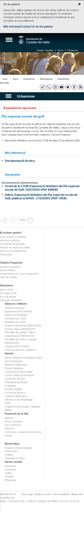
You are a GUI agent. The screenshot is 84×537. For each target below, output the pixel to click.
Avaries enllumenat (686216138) (23, 325)
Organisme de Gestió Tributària (22, 406)
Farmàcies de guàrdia (12, 243)
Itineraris (9, 428)
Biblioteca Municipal (16, 364)
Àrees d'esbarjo (13, 421)
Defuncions (11, 451)
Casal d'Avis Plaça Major (19, 371)
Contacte (71, 50)
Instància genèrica (10, 266)
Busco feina (6, 289)
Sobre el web (43, 494)
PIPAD (8, 410)
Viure (15, 79)
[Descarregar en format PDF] (22, 222)
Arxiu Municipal (13, 361)
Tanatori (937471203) (17, 346)
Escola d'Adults (13, 389)
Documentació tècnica (20, 160)
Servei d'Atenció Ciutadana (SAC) (24, 357)
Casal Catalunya (14, 368)
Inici (59, 50)
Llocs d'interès (13, 425)
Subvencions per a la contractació (19, 273)
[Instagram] (55, 87)
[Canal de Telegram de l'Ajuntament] (42, 87)
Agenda (9, 417)
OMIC (8, 403)
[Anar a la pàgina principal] (34, 40)
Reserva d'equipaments (13, 251)
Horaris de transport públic (15, 247)
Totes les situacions (11, 300)
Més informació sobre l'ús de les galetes (28, 26)
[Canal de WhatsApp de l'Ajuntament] (49, 87)
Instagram (10, 466)
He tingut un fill (8, 293)
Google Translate (45, 50)
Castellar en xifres (15, 458)
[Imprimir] (30, 222)
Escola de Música (15, 392)
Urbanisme (29, 79)
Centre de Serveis (15, 378)
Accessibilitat (61, 494)
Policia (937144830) (16, 315)
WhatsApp (10, 480)
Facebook (10, 469)
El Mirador (10, 385)
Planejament (46, 79)
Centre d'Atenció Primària (19, 375)
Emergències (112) (15, 318)
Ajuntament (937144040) (18, 311)
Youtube (9, 476)
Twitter (8, 473)
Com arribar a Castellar (13, 236)
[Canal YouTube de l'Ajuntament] (61, 87)
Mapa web (77, 494)
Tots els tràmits (8, 277)
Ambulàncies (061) (15, 322)
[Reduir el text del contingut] (13, 222)
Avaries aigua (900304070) (20, 329)
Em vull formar (8, 296)
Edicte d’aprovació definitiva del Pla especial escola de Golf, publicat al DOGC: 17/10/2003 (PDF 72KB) (41, 196)
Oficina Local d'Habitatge (19, 399)
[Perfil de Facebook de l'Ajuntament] (74, 87)
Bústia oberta (7, 270)
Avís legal (27, 494)
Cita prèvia (6, 254)
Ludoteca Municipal (15, 396)
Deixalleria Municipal (16, 382)
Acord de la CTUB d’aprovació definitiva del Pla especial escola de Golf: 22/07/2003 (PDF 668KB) (42, 188)
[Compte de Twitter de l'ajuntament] (67, 87)
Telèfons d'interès (14, 307)
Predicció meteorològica (18, 447)
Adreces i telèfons (10, 240)
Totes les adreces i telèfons (20, 349)
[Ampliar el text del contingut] (5, 222)
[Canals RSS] (80, 87)
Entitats (9, 454)
